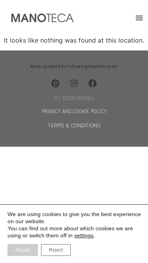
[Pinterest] (55, 83)
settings (84, 235)
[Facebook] (92, 83)
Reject (56, 250)
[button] (139, 18)
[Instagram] (74, 83)
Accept (22, 250)
